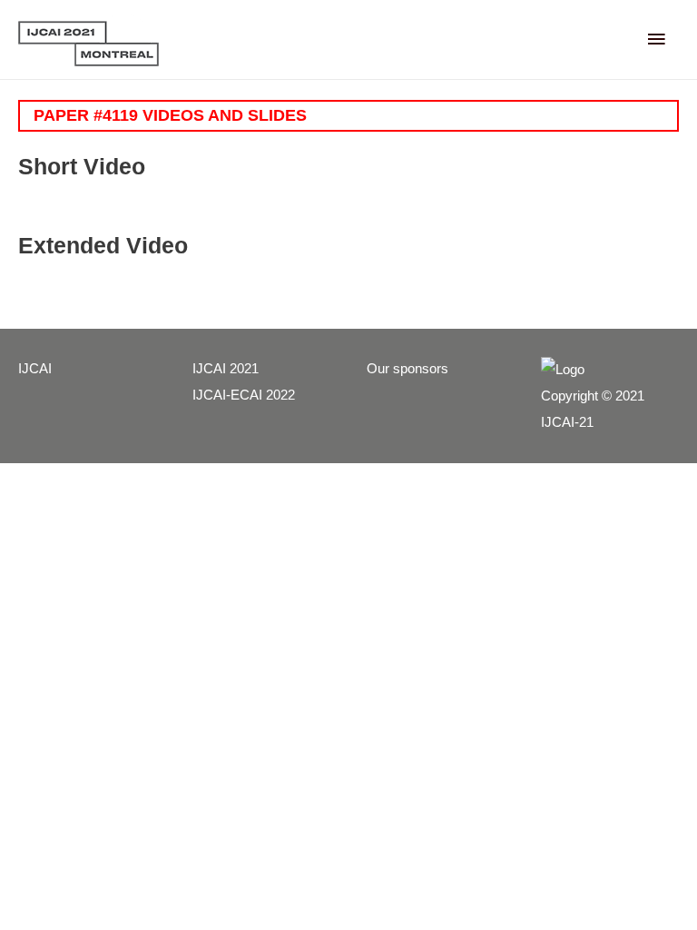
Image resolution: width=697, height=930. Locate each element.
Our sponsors (407, 368)
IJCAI (35, 368)
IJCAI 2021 (225, 368)
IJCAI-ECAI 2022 (243, 395)
